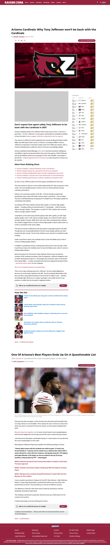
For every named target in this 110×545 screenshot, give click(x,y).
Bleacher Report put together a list (26, 432)
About (17, 530)
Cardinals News (24, 518)
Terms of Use (73, 533)
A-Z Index (57, 536)
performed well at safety (24, 263)
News (26, 2)
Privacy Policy (58, 533)
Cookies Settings (74, 536)
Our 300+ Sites (74, 530)
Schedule (39, 2)
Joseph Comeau (19, 36)
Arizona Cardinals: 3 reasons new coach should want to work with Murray (40, 175)
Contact (56, 530)
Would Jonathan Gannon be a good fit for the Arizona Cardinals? (37, 171)
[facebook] (97, 2)
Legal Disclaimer (20, 536)
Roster (53, 2)
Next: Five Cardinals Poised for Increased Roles (30, 267)
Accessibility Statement (39, 536)
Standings (46, 2)
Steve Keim (41, 151)
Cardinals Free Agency (26, 342)
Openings (35, 530)
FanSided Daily (19, 533)
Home (16, 342)
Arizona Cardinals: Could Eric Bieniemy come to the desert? (36, 168)
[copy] (24, 40)
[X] (100, 2)
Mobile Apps (91, 530)
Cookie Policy (91, 533)
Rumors (32, 2)
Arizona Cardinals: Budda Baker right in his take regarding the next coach (40, 173)
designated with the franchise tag (37, 158)
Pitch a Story (36, 533)
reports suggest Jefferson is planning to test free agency (44, 136)
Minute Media (12, 540)
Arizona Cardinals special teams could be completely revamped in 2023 (40, 178)
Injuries (59, 2)
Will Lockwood (19, 361)
